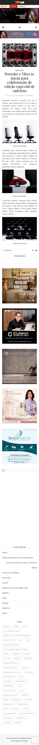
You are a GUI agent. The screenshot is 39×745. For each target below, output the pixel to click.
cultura (7, 658)
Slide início (6, 608)
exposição (29, 672)
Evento (25, 667)
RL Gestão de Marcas (25, 738)
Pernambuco (9, 704)
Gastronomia (9, 677)
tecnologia (21, 718)
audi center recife (11, 645)
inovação (8, 681)
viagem (18, 722)
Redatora (8, 250)
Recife (6, 709)
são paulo (8, 718)
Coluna (4, 552)
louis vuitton (10, 690)
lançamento (9, 686)
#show (16, 626)
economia (28, 658)
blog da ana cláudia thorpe (16, 649)
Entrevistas (6, 578)
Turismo (7, 722)
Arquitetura (9, 640)
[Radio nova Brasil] (19, 38)
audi (28, 640)
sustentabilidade (27, 713)
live (19, 686)
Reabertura (23, 704)
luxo (22, 690)
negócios (17, 699)
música (25, 695)
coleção (26, 654)
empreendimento (11, 663)
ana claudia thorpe (12, 631)
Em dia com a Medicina (10, 573)
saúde (26, 709)
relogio (16, 709)
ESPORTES (22, 6)
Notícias (19, 70)
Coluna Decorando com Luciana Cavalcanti (17, 557)
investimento (21, 681)
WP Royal (24, 741)
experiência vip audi (12, 672)
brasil (6, 654)
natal (6, 699)
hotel (21, 677)
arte (20, 640)
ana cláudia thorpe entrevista (17, 635)
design (17, 658)
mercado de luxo (11, 695)
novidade (28, 699)
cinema (16, 654)
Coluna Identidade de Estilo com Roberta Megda (21, 565)
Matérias (5, 593)
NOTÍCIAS (13, 6)
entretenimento (11, 667)
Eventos (5, 583)
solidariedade (10, 713)
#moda (6, 626)
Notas (4, 598)
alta (25, 626)
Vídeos (4, 613)
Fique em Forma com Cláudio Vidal (14, 588)
